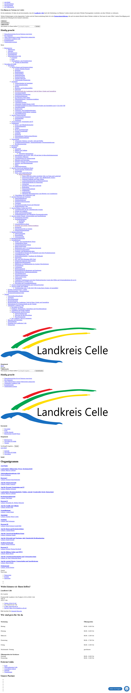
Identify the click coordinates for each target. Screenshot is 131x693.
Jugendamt (14, 81)
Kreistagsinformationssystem (16, 293)
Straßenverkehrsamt (17, 232)
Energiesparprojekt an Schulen (23, 229)
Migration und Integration (22, 160)
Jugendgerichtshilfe (20, 93)
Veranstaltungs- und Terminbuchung (21, 61)
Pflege (17, 165)
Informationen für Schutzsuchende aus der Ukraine (22, 304)
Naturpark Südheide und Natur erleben (33, 179)
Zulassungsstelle (19, 237)
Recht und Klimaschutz (21, 129)
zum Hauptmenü (9, 4)
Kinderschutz (18, 109)
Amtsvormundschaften (21, 85)
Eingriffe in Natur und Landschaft (31, 185)
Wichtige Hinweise (20, 78)
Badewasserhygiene (20, 246)
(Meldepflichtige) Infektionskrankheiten (26, 272)
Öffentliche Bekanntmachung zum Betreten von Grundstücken (39, 193)
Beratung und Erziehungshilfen (24, 88)
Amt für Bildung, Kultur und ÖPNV (21, 208)
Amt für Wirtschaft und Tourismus (21, 197)
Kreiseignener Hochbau (21, 217)
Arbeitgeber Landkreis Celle (12, 39)
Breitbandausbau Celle (21, 206)
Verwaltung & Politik (10, 64)
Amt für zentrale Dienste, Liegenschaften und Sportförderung (28, 216)
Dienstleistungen (12, 53)
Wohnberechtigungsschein (22, 201)
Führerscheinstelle (20, 233)
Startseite (6, 451)
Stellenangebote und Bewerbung (20, 312)
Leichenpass (18, 267)
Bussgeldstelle (19, 235)
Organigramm (8, 672)
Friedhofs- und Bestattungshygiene (25, 251)
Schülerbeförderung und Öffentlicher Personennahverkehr (31, 214)
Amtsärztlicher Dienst (21, 243)
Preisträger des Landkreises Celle (17, 323)
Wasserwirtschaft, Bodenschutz (24, 169)
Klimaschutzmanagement (22, 230)
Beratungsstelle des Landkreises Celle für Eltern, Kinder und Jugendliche (35, 91)
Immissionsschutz (20, 75)
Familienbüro (18, 101)
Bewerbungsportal (13, 299)
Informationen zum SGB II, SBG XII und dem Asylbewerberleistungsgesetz (36, 155)
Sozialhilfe (18, 149)
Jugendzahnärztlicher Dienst (23, 245)
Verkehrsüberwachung (10, 42)
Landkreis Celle (39, 13)
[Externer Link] (67, 679)
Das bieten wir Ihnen (17, 307)
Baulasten (17, 70)
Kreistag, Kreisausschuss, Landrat (17, 289)
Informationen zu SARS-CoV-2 (24, 281)
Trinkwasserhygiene (20, 277)
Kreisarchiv (18, 227)
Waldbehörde (26, 190)
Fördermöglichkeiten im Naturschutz (32, 182)
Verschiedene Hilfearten (21, 157)
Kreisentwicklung (20, 77)
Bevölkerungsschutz (20, 144)
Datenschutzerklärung (61, 16)
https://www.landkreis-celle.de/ (15, 608)
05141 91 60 (10, 603)
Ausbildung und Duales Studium (20, 310)
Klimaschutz (11, 325)
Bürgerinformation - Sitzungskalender (18, 291)
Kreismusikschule (13, 301)
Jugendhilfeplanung (20, 113)
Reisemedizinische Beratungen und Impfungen (28, 270)
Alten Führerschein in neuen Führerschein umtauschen (19, 37)
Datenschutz (7, 575)
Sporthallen (22, 221)
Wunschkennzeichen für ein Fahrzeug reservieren (18, 34)
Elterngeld (18, 89)
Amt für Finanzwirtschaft (18, 115)
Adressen (10, 51)
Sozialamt (14, 147)
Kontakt (6, 576)
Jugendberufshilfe (20, 107)
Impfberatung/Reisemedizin (22, 262)
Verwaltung (11, 65)
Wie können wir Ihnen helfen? (9, 26)
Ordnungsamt (15, 139)
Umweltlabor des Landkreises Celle (25, 195)
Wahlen (17, 128)
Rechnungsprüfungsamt (18, 238)
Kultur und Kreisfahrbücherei (23, 213)
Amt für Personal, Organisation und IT (22, 121)
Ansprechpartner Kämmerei (23, 117)
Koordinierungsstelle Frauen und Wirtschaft (27, 205)
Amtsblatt (17, 133)
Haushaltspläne (19, 118)
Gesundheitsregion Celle (22, 254)
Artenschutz (25, 184)
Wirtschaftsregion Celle (14, 56)
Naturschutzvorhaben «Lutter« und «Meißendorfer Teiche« (38, 177)
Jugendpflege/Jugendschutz (22, 94)
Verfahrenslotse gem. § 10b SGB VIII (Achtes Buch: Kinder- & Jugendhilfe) (36, 288)
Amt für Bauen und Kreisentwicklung (22, 67)
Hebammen (18, 257)
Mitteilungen (11, 49)
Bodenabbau (25, 187)
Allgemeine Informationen (26, 153)
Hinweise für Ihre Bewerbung (23, 315)
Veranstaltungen (12, 54)
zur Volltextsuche (9, 7)
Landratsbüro (15, 123)
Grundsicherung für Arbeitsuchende (25, 158)
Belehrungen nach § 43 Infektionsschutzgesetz (28, 248)
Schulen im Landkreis (21, 211)
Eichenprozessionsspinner (22, 249)
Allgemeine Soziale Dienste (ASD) (25, 104)
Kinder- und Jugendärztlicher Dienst (25, 241)
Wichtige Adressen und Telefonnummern (26, 161)
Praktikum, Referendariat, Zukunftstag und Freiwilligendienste (29, 309)
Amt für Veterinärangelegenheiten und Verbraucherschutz (27, 285)
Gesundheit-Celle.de (10, 669)
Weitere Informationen (25, 174)
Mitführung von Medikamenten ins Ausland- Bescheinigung (32, 264)
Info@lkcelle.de (11, 606)
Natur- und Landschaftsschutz (23, 173)
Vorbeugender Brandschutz (22, 80)
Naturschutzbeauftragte (28, 189)
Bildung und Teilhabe (21, 150)
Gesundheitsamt (15, 240)
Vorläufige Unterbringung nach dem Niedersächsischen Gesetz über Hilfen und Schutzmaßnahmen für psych (45, 280)
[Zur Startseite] (65, 345)
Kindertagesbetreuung (21, 96)
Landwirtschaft (26, 192)
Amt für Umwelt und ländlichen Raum (22, 168)
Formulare (14, 57)
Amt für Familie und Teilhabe (19, 286)
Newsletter (7, 429)
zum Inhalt (7, 2)
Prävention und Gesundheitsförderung (25, 283)
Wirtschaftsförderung (21, 198)
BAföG (17, 86)
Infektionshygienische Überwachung (25, 261)
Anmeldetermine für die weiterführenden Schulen (29, 209)
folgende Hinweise (16, 611)
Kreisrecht (18, 134)
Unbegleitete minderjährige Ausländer (25, 112)
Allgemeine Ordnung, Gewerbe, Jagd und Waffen (29, 141)
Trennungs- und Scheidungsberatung (25, 110)
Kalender (21, 222)
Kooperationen (19, 265)
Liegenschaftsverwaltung (22, 224)
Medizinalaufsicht (20, 269)
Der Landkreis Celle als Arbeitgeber (21, 318)
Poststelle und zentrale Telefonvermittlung (26, 225)
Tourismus (18, 203)
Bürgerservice (8, 48)
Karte (13, 59)
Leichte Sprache (8, 432)
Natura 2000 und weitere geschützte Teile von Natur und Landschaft (41, 176)
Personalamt (14, 145)
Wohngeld (18, 152)
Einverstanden (5, 23)
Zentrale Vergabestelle (21, 131)
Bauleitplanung (19, 72)
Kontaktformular (9, 40)
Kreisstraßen (18, 171)
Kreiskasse (18, 120)
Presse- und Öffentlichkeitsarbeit (24, 125)
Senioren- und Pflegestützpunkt (24, 163)
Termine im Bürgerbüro (21, 62)
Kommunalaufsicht (20, 126)
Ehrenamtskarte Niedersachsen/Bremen (26, 136)
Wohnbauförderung (20, 200)
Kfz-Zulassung (8, 35)
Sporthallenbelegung (21, 219)
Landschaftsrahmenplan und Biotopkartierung (35, 181)
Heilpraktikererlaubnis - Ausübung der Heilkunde (29, 256)
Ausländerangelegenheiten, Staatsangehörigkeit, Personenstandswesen (34, 142)
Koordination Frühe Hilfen (22, 97)
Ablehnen (3, 21)
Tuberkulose (18, 278)
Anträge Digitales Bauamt (22, 69)
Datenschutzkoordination (22, 137)
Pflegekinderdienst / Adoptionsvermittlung (27, 99)
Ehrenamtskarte (12, 321)
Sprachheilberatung (20, 273)
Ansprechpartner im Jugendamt (24, 83)
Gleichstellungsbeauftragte (15, 296)
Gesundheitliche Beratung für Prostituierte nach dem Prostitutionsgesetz (35, 253)
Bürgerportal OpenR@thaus (12, 433)
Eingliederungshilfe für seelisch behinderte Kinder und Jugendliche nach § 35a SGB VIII (40, 105)
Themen (6, 294)
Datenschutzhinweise (21, 313)
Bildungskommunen (20, 166)
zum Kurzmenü (8, 5)
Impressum (7, 578)
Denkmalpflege (19, 73)
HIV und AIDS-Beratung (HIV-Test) (25, 259)
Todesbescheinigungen (21, 275)
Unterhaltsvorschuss (20, 102)
